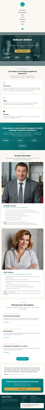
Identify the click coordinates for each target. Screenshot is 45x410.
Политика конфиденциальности (8, 408)
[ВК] (22, 29)
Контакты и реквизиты (23, 408)
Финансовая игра (22, 12)
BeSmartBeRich (7, 397)
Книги (22, 14)
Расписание (22, 19)
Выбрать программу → (22, 51)
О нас (22, 17)
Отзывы (22, 21)
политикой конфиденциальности (31, 406)
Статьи (22, 24)
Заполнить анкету (22, 389)
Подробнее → (6, 322)
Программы (22, 10)
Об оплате (16, 408)
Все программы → (22, 358)
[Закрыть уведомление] (43, 403)
